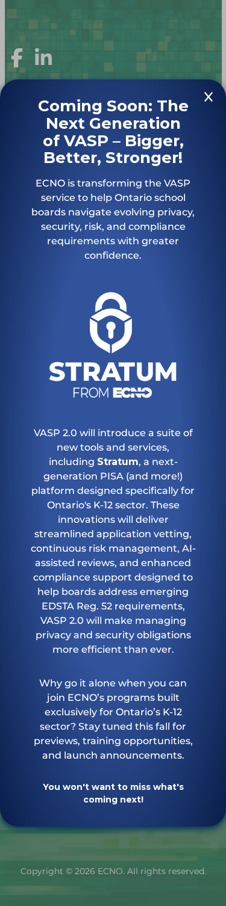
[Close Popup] (208, 99)
